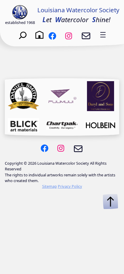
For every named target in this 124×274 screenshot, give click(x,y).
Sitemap (49, 186)
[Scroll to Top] (110, 201)
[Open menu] (102, 34)
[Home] (39, 35)
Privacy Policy (70, 186)
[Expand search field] (23, 35)
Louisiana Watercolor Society (78, 10)
